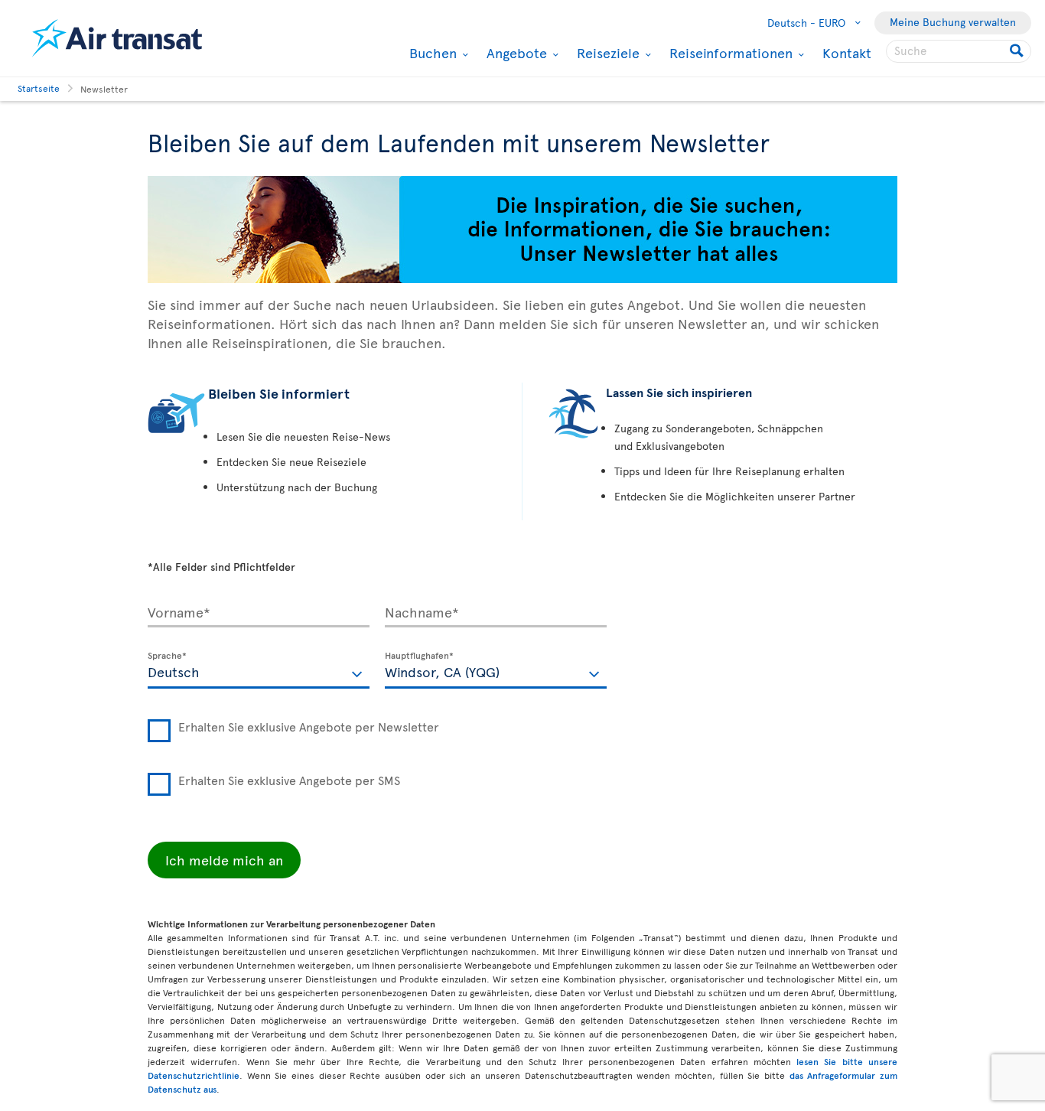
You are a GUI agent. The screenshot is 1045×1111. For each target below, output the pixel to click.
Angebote (515, 53)
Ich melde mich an (224, 859)
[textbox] (258, 670)
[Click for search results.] (1017, 51)
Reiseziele (606, 53)
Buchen (431, 53)
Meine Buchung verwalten (953, 22)
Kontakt (846, 52)
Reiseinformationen (729, 53)
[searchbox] (958, 51)
